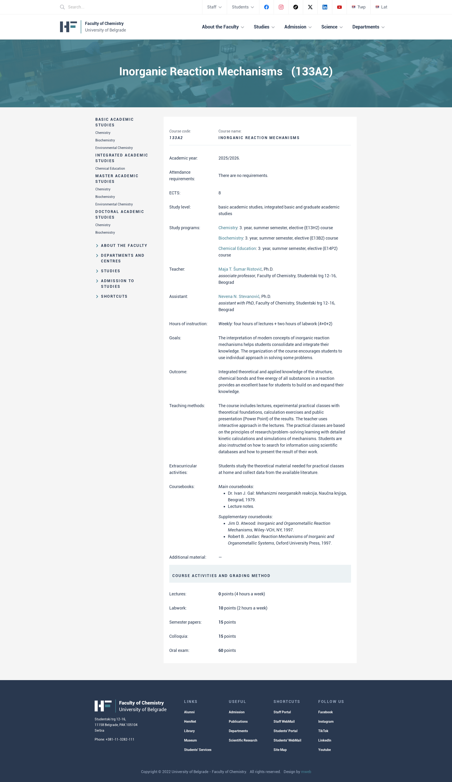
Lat (384, 6)
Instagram (326, 721)
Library (189, 731)
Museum (190, 740)
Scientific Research (243, 740)
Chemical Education (110, 168)
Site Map (280, 750)
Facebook (325, 712)
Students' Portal (286, 731)
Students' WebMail (287, 740)
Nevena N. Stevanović (238, 296)
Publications (238, 721)
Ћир (361, 6)
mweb (306, 772)
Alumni (189, 712)
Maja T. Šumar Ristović (240, 269)
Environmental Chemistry (114, 148)
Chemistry (102, 133)
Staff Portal (282, 712)
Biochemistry (105, 140)
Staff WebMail (284, 721)
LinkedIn (324, 740)
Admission (237, 712)
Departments (238, 731)
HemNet (190, 721)
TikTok (323, 731)
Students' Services (197, 750)
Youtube (324, 750)
